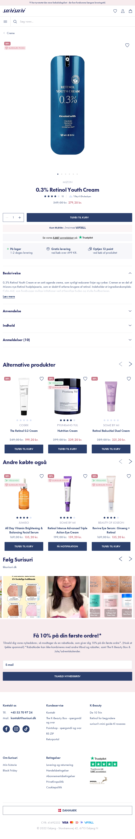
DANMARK (69, 810)
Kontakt (50, 712)
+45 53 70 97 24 (22, 712)
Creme (11, 33)
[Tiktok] (26, 728)
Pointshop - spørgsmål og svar (63, 728)
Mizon (67, 182)
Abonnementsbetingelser (60, 776)
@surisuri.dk (10, 567)
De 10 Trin (96, 712)
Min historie (10, 765)
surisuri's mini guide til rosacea (107, 724)
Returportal (52, 739)
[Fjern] (6, 217)
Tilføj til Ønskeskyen (82, 196)
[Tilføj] (20, 217)
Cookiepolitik (54, 787)
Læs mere (9, 296)
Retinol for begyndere (102, 718)
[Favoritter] (127, 45)
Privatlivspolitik (55, 782)
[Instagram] (16, 728)
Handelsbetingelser (57, 770)
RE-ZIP (50, 733)
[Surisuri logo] (17, 11)
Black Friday (10, 770)
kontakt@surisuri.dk (23, 718)
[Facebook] (6, 728)
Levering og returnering (59, 765)
